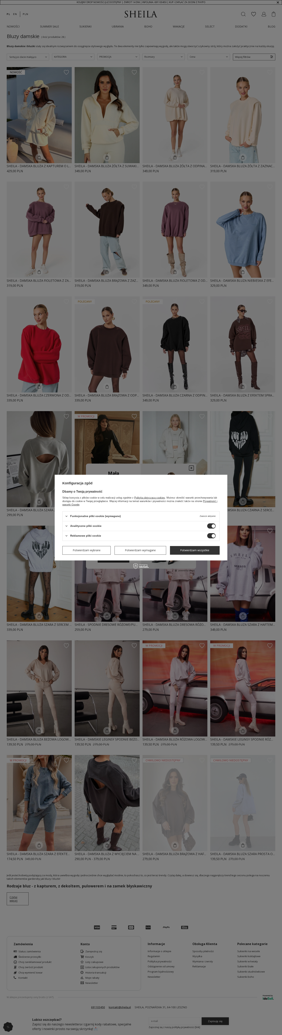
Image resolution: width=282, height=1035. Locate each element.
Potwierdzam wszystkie (194, 550)
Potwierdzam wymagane (140, 550)
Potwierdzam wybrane (87, 550)
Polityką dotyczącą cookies (149, 497)
